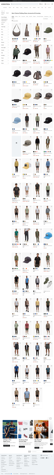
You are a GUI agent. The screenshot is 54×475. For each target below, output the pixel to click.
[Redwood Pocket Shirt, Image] (37, 190)
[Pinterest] (43, 458)
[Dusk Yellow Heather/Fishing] (36, 380)
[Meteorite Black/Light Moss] (33, 151)
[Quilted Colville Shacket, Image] (37, 120)
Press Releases (34, 460)
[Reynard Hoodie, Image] (16, 165)
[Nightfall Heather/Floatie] (35, 380)
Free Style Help (19, 458)
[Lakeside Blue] (17, 38)
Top (51, 456)
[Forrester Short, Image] (16, 212)
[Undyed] (36, 244)
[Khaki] (23, 198)
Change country (3, 471)
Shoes (21, 7)
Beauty (17, 7)
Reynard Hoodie (15, 175)
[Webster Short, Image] (16, 282)
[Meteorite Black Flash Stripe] (23, 358)
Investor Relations (34, 458)
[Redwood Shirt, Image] (37, 165)
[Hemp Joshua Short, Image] (37, 305)
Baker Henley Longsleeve (36, 360)
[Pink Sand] (44, 60)
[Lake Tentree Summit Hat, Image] (48, 96)
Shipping (2, 460)
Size (2, 29)
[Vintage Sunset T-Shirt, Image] (27, 282)
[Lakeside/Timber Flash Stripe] (44, 174)
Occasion (2, 50)
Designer (34, 7)
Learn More (41, 447)
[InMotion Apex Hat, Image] (27, 143)
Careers (10, 458)
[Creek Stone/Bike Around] (48, 151)
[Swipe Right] (50, 418)
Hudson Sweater (47, 200)
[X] (44, 458)
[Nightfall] (45, 60)
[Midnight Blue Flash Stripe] (47, 174)
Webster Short (15, 292)
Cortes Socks (47, 291)
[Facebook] (46, 458)
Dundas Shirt (36, 245)
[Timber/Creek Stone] (24, 221)
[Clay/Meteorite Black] (24, 104)
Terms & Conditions (15, 473)
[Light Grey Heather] (45, 198)
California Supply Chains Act (23, 473)
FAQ (2, 467)
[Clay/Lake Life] (23, 313)
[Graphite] (23, 244)
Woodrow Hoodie (47, 222)
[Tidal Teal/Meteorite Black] (14, 198)
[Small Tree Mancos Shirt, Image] (27, 394)
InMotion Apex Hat (27, 153)
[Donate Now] (41, 429)
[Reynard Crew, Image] (48, 327)
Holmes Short (26, 382)
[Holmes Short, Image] (27, 372)
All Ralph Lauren (13, 445)
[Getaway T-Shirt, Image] (27, 327)
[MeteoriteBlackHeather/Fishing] (24, 151)
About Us (10, 455)
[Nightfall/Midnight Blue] (14, 403)
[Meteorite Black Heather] (20, 244)
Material (2, 44)
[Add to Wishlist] (20, 24)
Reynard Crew (47, 337)
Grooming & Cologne (40, 16)
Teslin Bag (15, 40)
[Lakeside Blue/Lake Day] (47, 313)
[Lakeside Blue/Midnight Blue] (35, 104)
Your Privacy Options (7, 473)
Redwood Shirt (36, 175)
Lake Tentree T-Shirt (48, 315)
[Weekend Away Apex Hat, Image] (48, 120)
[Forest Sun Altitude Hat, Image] (37, 96)
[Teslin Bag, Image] (16, 30)
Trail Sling (35, 83)
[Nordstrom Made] (25, 429)
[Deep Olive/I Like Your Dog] (44, 38)
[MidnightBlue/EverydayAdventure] (45, 151)
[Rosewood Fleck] (38, 38)
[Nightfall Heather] (15, 244)
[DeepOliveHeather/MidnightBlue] (14, 380)
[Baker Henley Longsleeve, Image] (37, 349)
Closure (2, 63)
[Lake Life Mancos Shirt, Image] (27, 305)
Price (2, 39)
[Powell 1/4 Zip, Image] (48, 165)
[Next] (52, 16)
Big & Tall (30, 16)
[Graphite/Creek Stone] (23, 268)
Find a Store (18, 457)
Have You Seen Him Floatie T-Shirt (16, 383)
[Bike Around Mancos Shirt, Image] (48, 143)
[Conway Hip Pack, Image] (16, 96)
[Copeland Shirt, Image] (27, 349)
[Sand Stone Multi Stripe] (47, 221)
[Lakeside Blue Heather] (47, 268)
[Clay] (15, 221)
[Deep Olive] (48, 60)
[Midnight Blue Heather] (35, 313)
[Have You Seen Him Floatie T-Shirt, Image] (16, 372)
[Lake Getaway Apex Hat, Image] (27, 96)
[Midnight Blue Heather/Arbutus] (24, 291)
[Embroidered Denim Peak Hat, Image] (16, 120)
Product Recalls (3, 469)
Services (49, 7)
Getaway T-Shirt (26, 337)
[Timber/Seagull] (26, 174)
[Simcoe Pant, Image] (27, 235)
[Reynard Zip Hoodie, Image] (16, 260)
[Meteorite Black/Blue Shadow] (36, 104)
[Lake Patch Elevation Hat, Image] (48, 235)
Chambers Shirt (47, 382)
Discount (2, 42)
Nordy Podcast (11, 465)
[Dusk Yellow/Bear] (23, 174)
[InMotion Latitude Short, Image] (16, 349)
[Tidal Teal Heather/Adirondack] (38, 380)
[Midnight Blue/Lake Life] (24, 313)
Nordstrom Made (22, 446)
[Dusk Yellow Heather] (33, 336)
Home (38, 7)
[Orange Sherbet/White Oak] (26, 268)
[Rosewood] (47, 336)
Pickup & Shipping (4, 17)
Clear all (7, 12)
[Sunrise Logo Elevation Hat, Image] (27, 260)
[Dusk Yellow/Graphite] (23, 104)
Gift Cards (2, 466)
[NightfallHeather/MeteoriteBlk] (12, 380)
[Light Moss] (14, 38)
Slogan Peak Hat (47, 40)
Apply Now (39, 0)
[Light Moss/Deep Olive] (23, 221)
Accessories (26, 7)
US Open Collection (6, 445)
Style (2, 52)
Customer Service (3, 455)
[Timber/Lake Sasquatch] (35, 174)
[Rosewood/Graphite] (36, 151)
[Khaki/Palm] (35, 198)
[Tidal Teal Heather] (12, 244)
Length (2, 60)
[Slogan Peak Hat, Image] (48, 30)
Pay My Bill (26, 463)
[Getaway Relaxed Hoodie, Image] (37, 143)
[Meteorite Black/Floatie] (23, 60)
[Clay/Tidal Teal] (33, 104)
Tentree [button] (2, 14)
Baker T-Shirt (36, 40)
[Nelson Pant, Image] (37, 212)
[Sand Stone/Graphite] (35, 403)
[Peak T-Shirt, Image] (27, 212)
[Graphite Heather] (33, 313)
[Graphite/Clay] (12, 198)
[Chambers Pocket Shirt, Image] (16, 394)
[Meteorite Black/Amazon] (45, 380)
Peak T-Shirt (26, 222)
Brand (2, 34)
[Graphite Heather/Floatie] (33, 380)
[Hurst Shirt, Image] (37, 260)
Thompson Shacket (37, 292)
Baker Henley (47, 61)
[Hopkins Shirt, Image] (37, 394)
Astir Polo (14, 245)
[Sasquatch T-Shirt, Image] (37, 372)
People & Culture (11, 461)
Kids (30, 7)
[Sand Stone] (14, 313)
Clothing (16, 16)
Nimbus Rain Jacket (16, 60)
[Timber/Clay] (44, 104)
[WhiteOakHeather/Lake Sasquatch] (33, 174)
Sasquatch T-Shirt (37, 382)
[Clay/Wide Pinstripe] (35, 244)
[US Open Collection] (10, 429)
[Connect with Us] (48, 458)
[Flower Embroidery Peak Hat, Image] (16, 73)
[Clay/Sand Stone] (47, 198)
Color (2, 31)
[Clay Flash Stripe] (45, 174)
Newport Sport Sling (27, 40)
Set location (3, 22)
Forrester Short (15, 222)
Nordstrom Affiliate (35, 464)
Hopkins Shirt (36, 404)
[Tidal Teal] (45, 336)
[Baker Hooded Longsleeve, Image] (27, 120)
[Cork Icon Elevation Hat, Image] (48, 73)
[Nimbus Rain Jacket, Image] (16, 51)
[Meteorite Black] (15, 38)
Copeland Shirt (26, 359)
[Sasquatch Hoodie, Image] (16, 327)
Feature (2, 57)
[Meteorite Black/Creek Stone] (26, 104)
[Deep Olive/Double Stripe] (33, 244)
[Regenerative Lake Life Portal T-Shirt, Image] (16, 190)
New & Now (5, 7)
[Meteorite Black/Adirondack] (24, 60)
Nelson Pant (36, 222)
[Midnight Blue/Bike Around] (50, 151)
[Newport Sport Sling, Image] (27, 30)
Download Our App (45, 455)
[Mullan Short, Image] (16, 305)
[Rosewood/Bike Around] (47, 151)
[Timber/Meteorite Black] (35, 151)
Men (13, 7)
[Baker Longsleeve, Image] (37, 327)
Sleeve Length (3, 47)
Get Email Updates (11, 463)
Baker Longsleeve (37, 337)
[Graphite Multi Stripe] (44, 221)
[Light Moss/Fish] (24, 174)
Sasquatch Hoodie (16, 337)
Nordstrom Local (19, 468)
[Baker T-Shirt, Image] (37, 30)
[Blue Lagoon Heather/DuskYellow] (23, 291)
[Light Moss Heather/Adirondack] (12, 336)
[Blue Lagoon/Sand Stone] (44, 244)
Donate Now (37, 447)
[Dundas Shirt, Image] (37, 235)
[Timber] (12, 38)
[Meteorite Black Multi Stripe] (45, 221)
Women (10, 7)
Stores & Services (19, 455)
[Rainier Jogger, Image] (37, 51)
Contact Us (3, 457)
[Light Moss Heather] (44, 198)
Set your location (15, 20)
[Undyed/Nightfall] (24, 268)
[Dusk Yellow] (51, 60)
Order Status (3, 458)
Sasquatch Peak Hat (27, 61)
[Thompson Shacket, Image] (37, 282)
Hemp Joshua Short (37, 315)
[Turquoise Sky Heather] (36, 38)
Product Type (3, 26)
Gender (2, 24)
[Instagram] (41, 458)
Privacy (2, 473)
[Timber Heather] (14, 244)
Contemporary (46, 16)
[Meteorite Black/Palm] (33, 198)
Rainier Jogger (36, 61)
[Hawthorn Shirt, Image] (48, 260)
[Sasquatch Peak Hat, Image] (27, 51)
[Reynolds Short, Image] (27, 190)
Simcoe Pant (26, 245)
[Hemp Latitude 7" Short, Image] (48, 349)
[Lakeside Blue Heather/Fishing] (14, 336)
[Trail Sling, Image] (37, 73)
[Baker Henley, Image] (48, 51)
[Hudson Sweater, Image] (48, 190)
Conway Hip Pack (16, 106)
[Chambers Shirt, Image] (48, 372)
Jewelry (27, 16)
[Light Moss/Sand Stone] (45, 104)
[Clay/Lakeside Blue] (47, 244)
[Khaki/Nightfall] (12, 403)
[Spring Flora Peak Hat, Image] (27, 73)
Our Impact (10, 460)
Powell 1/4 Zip (47, 175)
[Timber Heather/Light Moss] (27, 291)
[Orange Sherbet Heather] (17, 244)
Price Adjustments (4, 464)
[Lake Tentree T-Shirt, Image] (48, 305)
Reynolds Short (26, 200)
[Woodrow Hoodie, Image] (48, 212)
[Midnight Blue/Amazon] (44, 380)
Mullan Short (15, 315)
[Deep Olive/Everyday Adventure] (44, 151)
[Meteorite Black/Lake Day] (45, 313)
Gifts (42, 7)
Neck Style (3, 55)
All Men (13, 16)
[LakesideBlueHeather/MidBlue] (33, 358)
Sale (45, 7)
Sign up (48, 451)
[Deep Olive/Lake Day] (44, 313)
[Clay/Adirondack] (26, 60)
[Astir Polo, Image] (16, 235)
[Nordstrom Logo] (5, 4)
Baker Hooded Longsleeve (26, 131)
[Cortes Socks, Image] (48, 282)
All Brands (10, 457)
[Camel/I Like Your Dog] (45, 38)
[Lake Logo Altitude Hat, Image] (27, 165)
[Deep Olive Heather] (39, 38)
